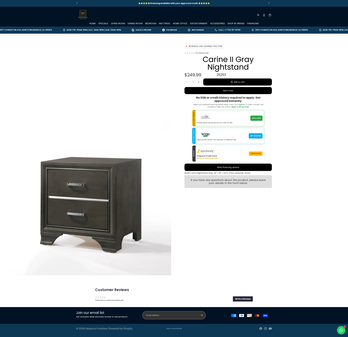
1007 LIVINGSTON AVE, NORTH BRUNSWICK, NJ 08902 (271, 30)
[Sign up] (201, 315)
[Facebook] (260, 328)
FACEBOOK (163, 30)
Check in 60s (255, 153)
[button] (196, 53)
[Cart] (270, 15)
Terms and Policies (174, 328)
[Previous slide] (77, 3)
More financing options (228, 167)
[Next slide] (269, 3)
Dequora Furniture (96, 328)
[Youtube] (270, 328)
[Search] (258, 15)
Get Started (255, 136)
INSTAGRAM (190, 30)
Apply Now (256, 118)
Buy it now (228, 90)
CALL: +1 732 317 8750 (220, 30)
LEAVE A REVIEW (135, 30)
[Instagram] (265, 328)
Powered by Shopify (120, 328)
